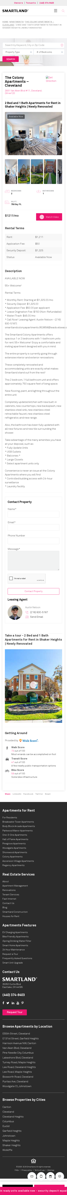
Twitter (39, 794)
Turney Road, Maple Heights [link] (18, 1062)
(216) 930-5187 (39, 612)
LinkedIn (17, 794)
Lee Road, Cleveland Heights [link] (19, 1067)
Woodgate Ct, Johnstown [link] (16, 1086)
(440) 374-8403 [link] (13, 995)
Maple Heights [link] (11, 1140)
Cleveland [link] (8, 1111)
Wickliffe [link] (7, 1150)
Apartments (17, 22)
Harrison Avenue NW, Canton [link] (19, 1043)
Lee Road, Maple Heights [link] (17, 1072)
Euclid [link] (5, 1126)
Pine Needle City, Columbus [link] (18, 1052)
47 (12, 762)
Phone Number (16, 535)
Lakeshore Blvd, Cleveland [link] (17, 1057)
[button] (63, 10)
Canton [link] (6, 1107)
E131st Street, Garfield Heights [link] (20, 1038)
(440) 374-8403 (46, 3)
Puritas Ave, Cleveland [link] (15, 1081)
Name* (12, 509)
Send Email (36, 617)
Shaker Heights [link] (11, 1145)
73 (12, 751)
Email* (12, 522)
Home (5, 22)
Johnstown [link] (8, 1136)
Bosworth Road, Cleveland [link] (17, 1076)
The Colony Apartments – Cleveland (17, 81)
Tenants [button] (31, 3)
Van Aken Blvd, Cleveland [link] (16, 1048)
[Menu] (56, 10)
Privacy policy (26, 1170)
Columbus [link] (8, 1121)
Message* (14, 549)
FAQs (17, 1170)
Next (57, 135)
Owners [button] (18, 3)
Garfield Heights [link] (11, 1131)
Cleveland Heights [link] (13, 1116)
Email (48, 794)
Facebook (28, 794)
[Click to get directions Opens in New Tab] (54, 79)
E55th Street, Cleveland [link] (16, 1033)
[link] (15, 10)
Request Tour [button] (14, 1012)
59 (12, 774)
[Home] (19, 979)
